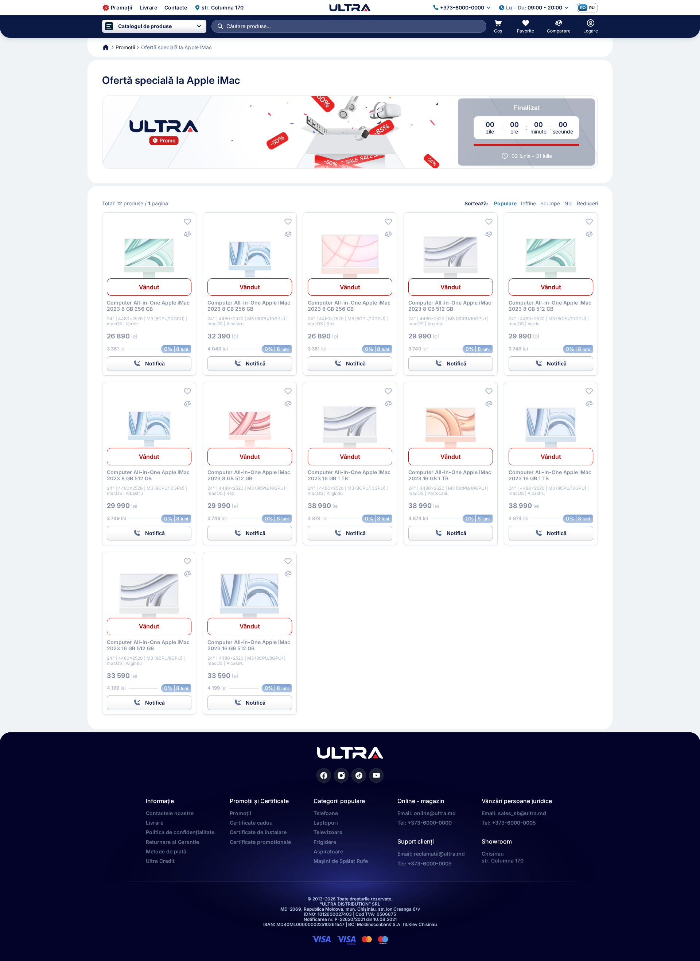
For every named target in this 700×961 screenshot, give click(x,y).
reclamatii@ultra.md (439, 853)
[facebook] (323, 775)
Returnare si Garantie (172, 842)
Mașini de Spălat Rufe (341, 861)
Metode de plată (166, 851)
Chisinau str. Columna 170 (503, 856)
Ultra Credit (160, 861)
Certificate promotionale (260, 842)
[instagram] (341, 775)
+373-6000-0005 (514, 822)
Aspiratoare (328, 851)
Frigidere (325, 842)
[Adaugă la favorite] (187, 222)
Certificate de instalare (258, 832)
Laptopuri (326, 822)
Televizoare (328, 832)
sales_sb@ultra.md (522, 813)
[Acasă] (349, 7)
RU (592, 7)
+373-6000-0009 (430, 863)
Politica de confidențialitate (180, 832)
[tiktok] (358, 775)
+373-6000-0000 (430, 822)
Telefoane (326, 813)
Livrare (154, 822)
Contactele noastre (170, 813)
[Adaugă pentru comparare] (187, 234)
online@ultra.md (435, 813)
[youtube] (376, 775)
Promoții (240, 813)
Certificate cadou (251, 822)
